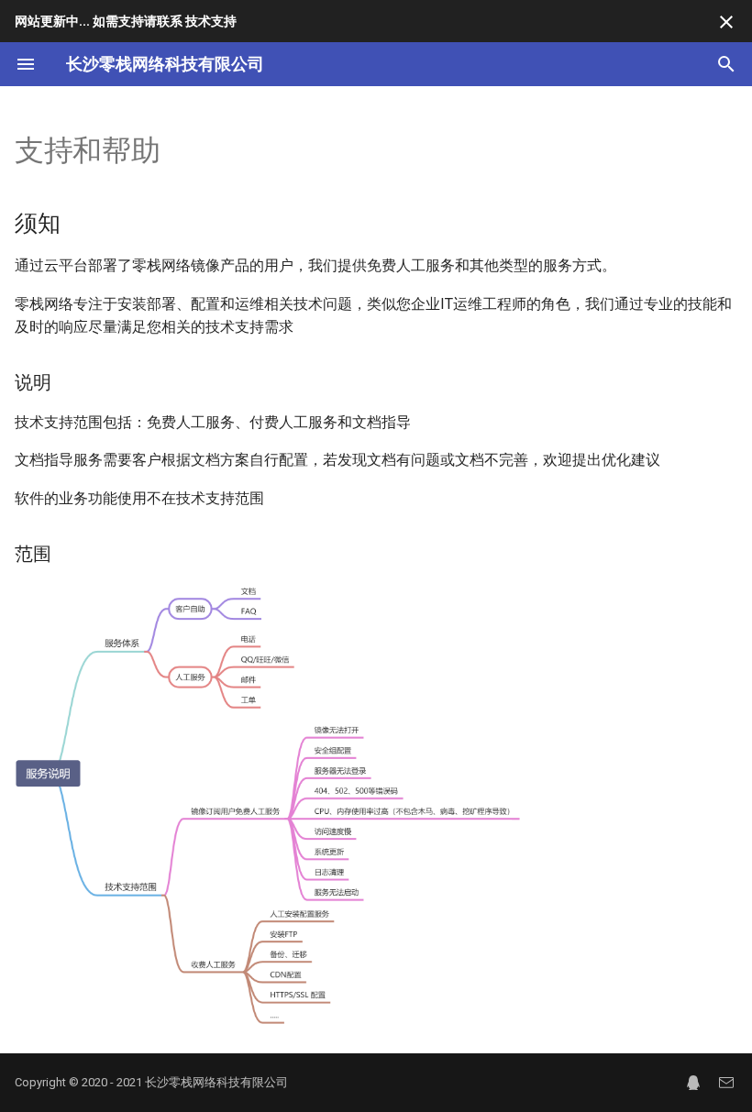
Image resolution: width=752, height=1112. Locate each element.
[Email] (726, 1082)
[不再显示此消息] (726, 22)
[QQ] (693, 1082)
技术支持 (211, 21)
